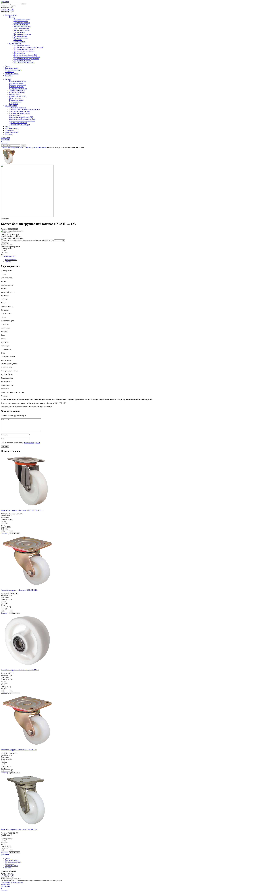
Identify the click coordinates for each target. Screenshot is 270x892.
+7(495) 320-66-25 (7, 10)
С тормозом (18, 40)
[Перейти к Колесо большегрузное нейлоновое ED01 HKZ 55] (27, 746)
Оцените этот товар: (8, 416)
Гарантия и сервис (11, 74)
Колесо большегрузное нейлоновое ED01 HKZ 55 (19, 750)
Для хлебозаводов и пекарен (24, 62)
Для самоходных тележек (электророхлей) (29, 47)
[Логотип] (5, 2)
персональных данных (32, 443)
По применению (15, 43)
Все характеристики (8, 256)
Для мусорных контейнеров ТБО (25, 55)
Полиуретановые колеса (22, 26)
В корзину (5, 243)
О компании (9, 72)
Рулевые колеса (19, 32)
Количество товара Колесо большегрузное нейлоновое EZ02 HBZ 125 (28, 240)
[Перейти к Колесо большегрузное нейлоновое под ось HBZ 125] (27, 666)
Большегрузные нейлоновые (35, 147)
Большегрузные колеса (22, 23)
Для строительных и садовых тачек (26, 59)
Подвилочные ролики (21, 30)
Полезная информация (13, 70)
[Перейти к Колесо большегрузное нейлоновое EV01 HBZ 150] (27, 826)
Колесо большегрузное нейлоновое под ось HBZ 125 (20, 670)
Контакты (8, 75)
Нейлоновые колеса (21, 24)
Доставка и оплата (11, 68)
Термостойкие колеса (21, 28)
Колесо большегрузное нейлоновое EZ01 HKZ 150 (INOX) (22, 510)
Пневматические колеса (22, 34)
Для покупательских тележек (24, 51)
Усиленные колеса (20, 36)
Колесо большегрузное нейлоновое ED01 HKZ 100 (19, 590)
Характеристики (11, 260)
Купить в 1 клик (14, 533)
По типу (12, 17)
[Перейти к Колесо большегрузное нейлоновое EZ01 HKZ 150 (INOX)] (27, 507)
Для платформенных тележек (24, 49)
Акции (7, 66)
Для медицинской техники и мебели (27, 57)
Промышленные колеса (22, 19)
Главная (4, 147)
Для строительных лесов (22, 61)
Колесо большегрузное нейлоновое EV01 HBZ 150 (19, 829)
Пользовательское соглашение (12, 882)
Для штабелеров (19, 53)
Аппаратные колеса (21, 21)
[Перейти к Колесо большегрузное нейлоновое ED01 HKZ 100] (27, 586)
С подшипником (19, 42)
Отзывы (8, 262)
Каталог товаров (11, 15)
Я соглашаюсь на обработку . (22, 443)
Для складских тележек (22, 45)
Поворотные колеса (21, 38)
